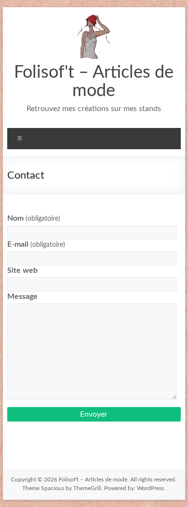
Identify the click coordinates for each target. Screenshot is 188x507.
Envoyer (93, 414)
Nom (33, 218)
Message (22, 296)
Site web (22, 270)
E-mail (36, 244)
